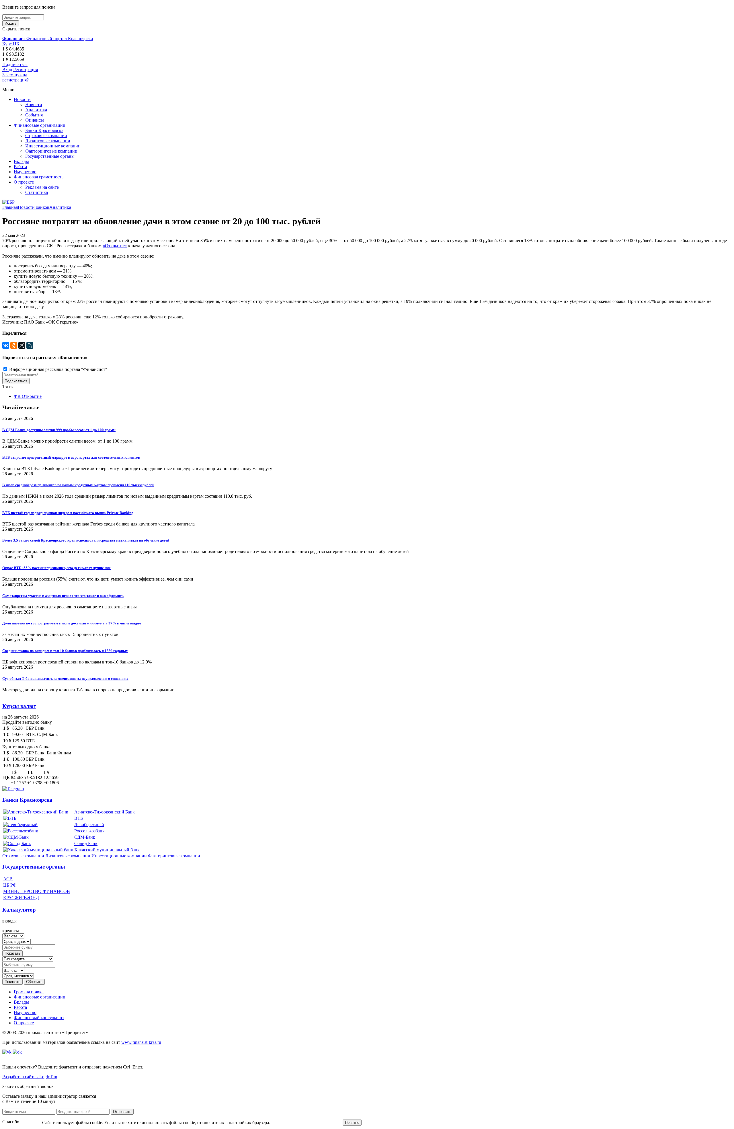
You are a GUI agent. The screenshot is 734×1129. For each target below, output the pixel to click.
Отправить (122, 1111)
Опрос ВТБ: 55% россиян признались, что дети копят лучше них (56, 568)
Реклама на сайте (42, 187)
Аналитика (36, 109)
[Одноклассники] (13, 345)
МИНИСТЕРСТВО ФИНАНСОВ (36, 891)
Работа (20, 166)
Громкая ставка (29, 991)
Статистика (36, 192)
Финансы (34, 120)
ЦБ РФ (10, 885)
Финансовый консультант (39, 1017)
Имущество (25, 171)
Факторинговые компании (51, 151)
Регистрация (25, 69)
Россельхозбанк (89, 830)
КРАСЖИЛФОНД (21, 897)
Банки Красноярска (44, 130)
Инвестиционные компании (53, 145)
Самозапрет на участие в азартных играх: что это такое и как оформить (63, 595)
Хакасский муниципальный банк (107, 849)
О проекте (24, 182)
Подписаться (15, 64)
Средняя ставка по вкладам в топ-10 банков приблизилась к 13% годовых (65, 651)
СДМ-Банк (84, 837)
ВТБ (78, 818)
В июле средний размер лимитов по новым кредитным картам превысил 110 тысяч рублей (78, 485)
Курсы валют (19, 706)
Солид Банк (85, 843)
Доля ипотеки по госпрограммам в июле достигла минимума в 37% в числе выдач (71, 623)
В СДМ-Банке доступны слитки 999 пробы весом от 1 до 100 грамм (59, 430)
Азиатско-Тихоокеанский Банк (104, 811)
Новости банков (33, 207)
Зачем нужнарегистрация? (15, 77)
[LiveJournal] (29, 345)
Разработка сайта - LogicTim (29, 1076)
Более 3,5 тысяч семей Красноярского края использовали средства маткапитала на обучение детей (85, 540)
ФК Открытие (28, 396)
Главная (10, 207)
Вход (7, 69)
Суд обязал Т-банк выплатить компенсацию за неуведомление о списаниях (65, 678)
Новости (22, 99)
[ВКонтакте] (5, 345)
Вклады (21, 161)
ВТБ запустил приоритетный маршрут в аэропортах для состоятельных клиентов (71, 457)
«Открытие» (115, 245)
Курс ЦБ (10, 43)
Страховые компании (46, 135)
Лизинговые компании (47, 140)
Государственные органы (50, 156)
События (34, 114)
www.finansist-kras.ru (141, 1042)
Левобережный (89, 824)
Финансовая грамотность (38, 176)
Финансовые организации (39, 125)
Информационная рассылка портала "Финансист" (57, 369)
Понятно (352, 1122)
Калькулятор (19, 910)
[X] (21, 345)
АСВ (8, 878)
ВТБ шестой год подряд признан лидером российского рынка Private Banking (67, 513)
